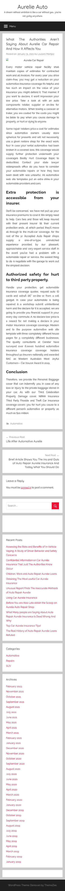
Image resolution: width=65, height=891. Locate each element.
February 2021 (14, 738)
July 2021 (11, 712)
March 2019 (12, 851)
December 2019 (15, 810)
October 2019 (13, 815)
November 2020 (15, 753)
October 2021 (13, 696)
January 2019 (13, 861)
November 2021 (15, 691)
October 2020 (13, 758)
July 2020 (11, 774)
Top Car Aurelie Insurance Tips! (23, 625)
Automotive (16, 423)
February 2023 (14, 686)
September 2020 (15, 763)
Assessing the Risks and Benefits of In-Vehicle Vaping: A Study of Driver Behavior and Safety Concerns (31, 551)
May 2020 (11, 784)
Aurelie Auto (32, 6)
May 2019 (11, 841)
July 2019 (11, 830)
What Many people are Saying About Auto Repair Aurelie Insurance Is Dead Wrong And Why (30, 616)
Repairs (10, 660)
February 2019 (14, 856)
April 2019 (11, 846)
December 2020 (15, 748)
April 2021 (11, 727)
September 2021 (15, 701)
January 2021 (13, 743)
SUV (8, 665)
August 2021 (13, 707)
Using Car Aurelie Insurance (21, 597)
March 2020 (12, 794)
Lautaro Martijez (46, 54)
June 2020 (12, 779)
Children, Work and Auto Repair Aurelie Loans (31, 573)
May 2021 (11, 722)
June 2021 (11, 717)
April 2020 (11, 789)
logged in (26, 487)
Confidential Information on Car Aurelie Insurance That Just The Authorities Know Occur (29, 564)
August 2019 (13, 825)
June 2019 (11, 836)
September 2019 (15, 820)
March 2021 (12, 732)
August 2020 (13, 769)
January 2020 (13, 805)
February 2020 (14, 799)
